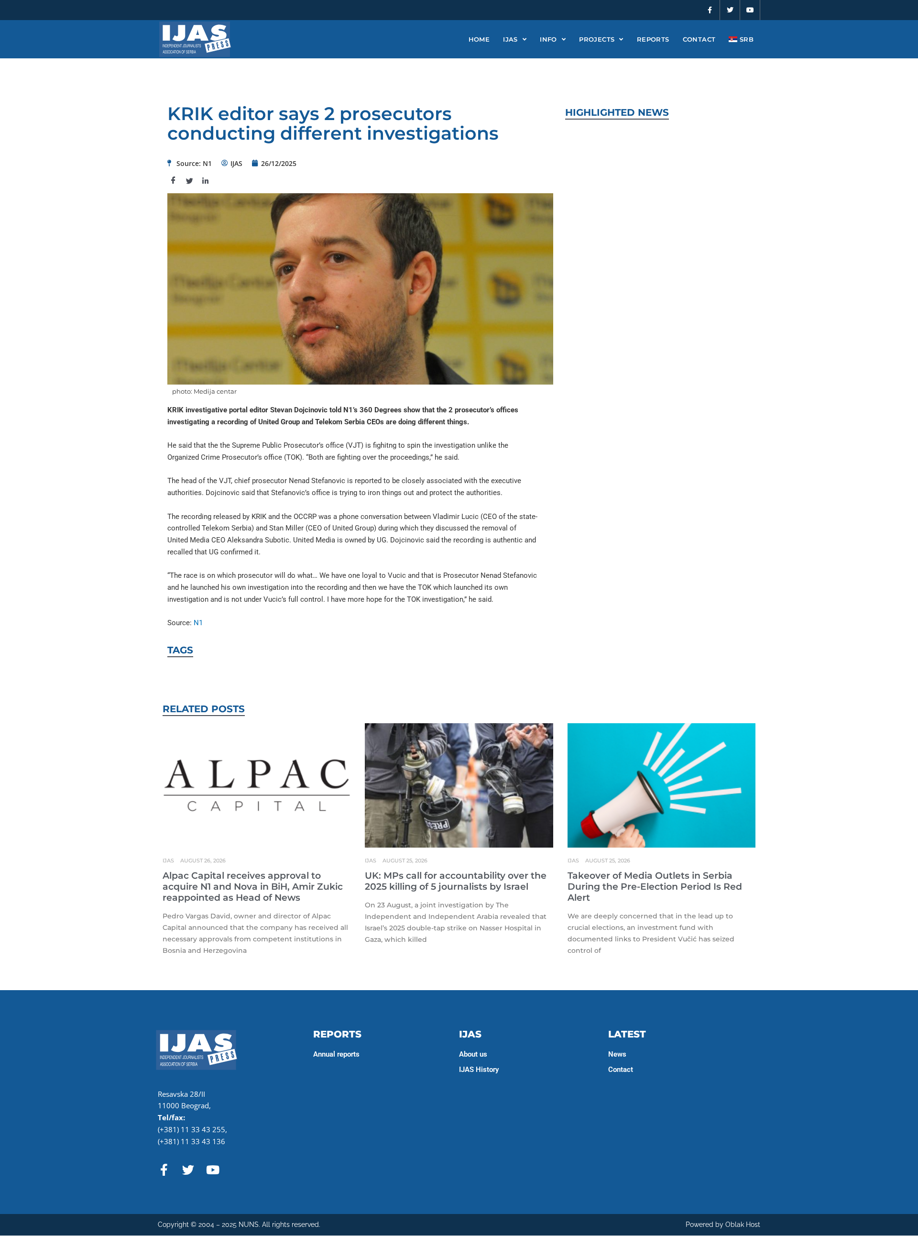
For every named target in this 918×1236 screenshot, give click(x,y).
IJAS (510, 39)
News (617, 1054)
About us (473, 1054)
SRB (745, 39)
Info (548, 39)
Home (479, 39)
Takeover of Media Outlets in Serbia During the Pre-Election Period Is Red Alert (655, 886)
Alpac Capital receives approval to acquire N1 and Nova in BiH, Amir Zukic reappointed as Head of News (253, 886)
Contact (699, 39)
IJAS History (479, 1069)
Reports (653, 39)
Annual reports (336, 1054)
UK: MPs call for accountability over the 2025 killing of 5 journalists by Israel (455, 881)
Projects (596, 39)
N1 (198, 622)
